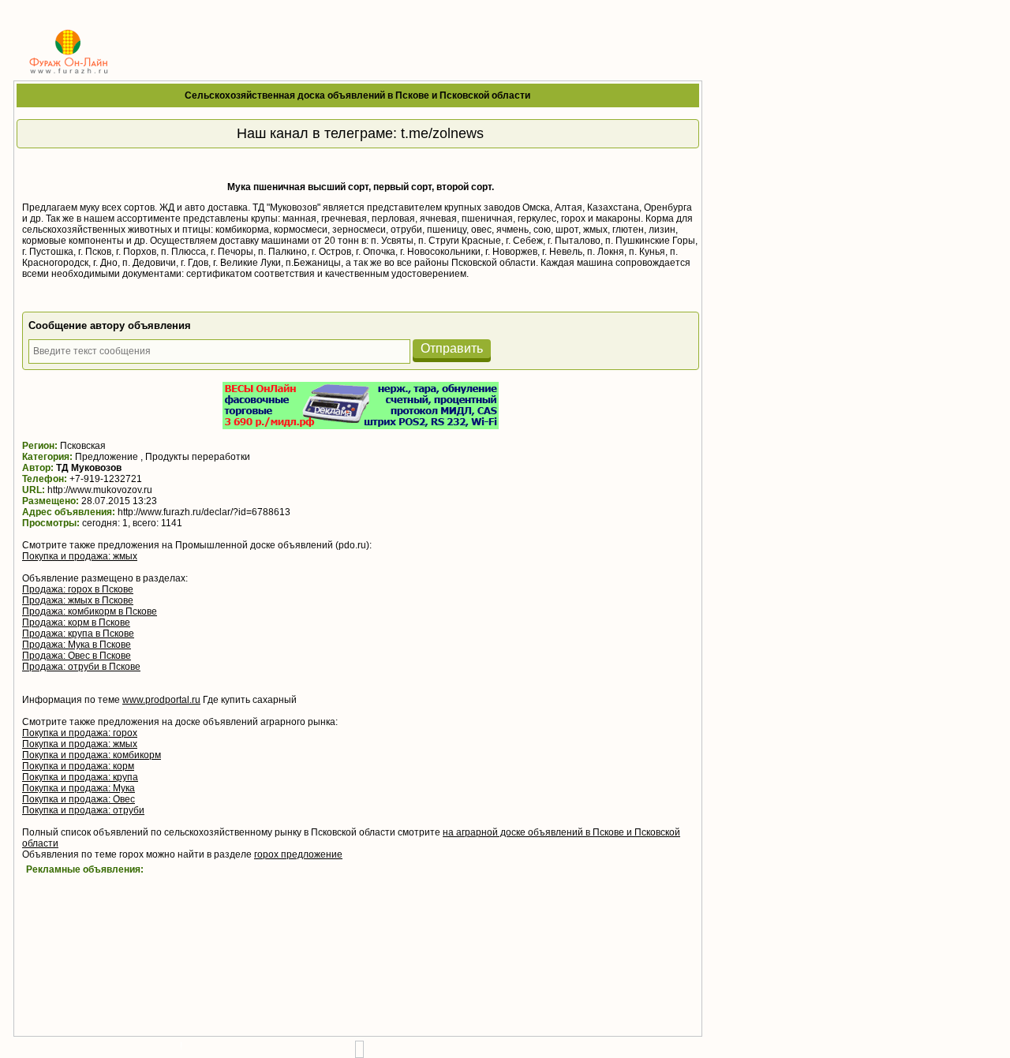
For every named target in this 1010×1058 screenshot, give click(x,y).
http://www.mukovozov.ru (99, 489)
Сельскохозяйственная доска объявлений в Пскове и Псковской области (357, 95)
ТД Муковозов (89, 467)
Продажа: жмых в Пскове (77, 600)
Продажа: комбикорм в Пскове (89, 611)
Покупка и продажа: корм (78, 766)
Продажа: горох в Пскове (77, 589)
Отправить (452, 348)
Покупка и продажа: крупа (80, 777)
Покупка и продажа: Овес (78, 799)
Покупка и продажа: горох (79, 732)
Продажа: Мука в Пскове (76, 644)
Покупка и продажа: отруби (83, 810)
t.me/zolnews (442, 133)
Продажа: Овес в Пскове (76, 655)
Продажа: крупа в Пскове (78, 633)
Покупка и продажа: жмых (79, 556)
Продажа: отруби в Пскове (81, 666)
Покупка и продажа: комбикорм (91, 755)
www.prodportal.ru (161, 699)
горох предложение (298, 854)
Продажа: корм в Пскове (76, 622)
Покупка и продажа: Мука (78, 788)
